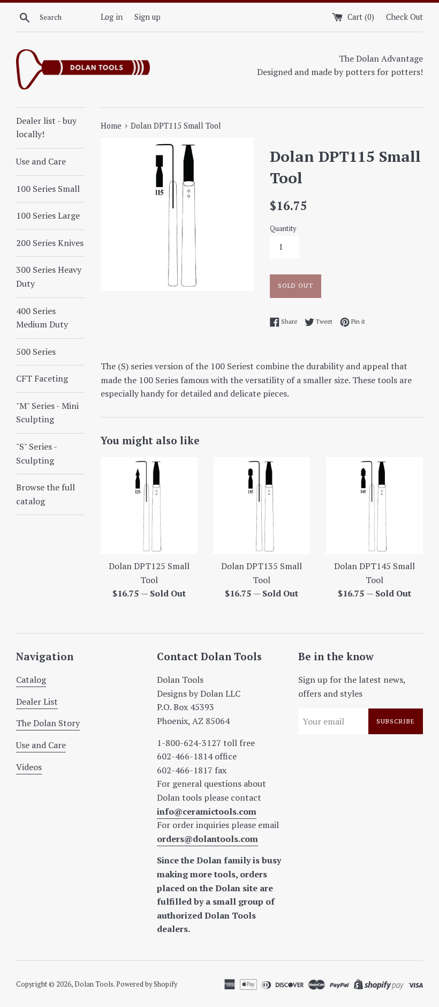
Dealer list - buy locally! (46, 127)
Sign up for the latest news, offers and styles (351, 686)
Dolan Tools (93, 984)
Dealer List (37, 701)
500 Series (36, 351)
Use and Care (41, 161)
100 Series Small (48, 189)
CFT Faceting (42, 378)
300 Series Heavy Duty (48, 276)
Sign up (147, 17)
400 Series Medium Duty (42, 318)
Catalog (31, 679)
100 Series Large (48, 215)
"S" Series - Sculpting (36, 453)
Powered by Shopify (146, 984)
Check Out (404, 17)
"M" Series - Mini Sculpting (47, 413)
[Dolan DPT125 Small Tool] (149, 505)
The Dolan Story (48, 723)
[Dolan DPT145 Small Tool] (374, 505)
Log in (112, 17)
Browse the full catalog (45, 494)
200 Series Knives (50, 243)
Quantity (283, 228)
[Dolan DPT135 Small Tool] (262, 505)
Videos (29, 767)
